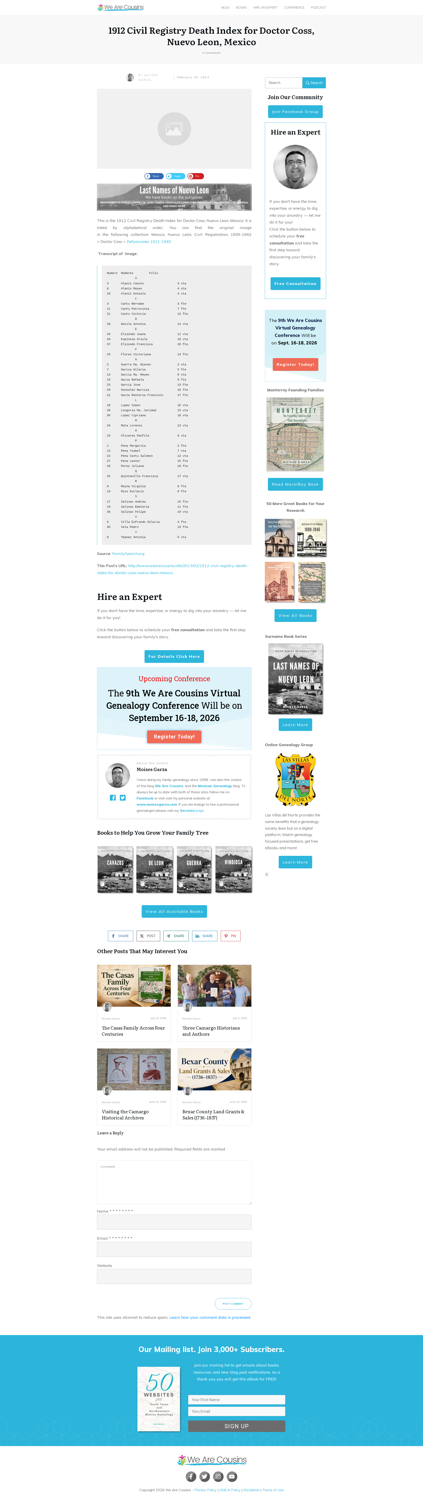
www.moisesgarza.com (157, 804)
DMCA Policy (230, 1490)
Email (114, 1238)
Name (115, 1211)
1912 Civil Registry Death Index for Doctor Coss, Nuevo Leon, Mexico (212, 35)
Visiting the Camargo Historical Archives (125, 1114)
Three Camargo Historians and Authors (211, 1030)
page (192, 810)
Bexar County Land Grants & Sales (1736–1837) (213, 1114)
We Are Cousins (169, 786)
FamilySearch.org (128, 553)
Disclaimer (251, 1490)
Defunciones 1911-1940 (149, 241)
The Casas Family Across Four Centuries (133, 1030)
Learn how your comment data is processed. (210, 1317)
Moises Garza (111, 1018)
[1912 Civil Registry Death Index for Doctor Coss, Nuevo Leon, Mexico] (174, 129)
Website (104, 1265)
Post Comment (233, 1303)
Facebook (145, 798)
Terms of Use (273, 1490)
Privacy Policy (205, 1490)
